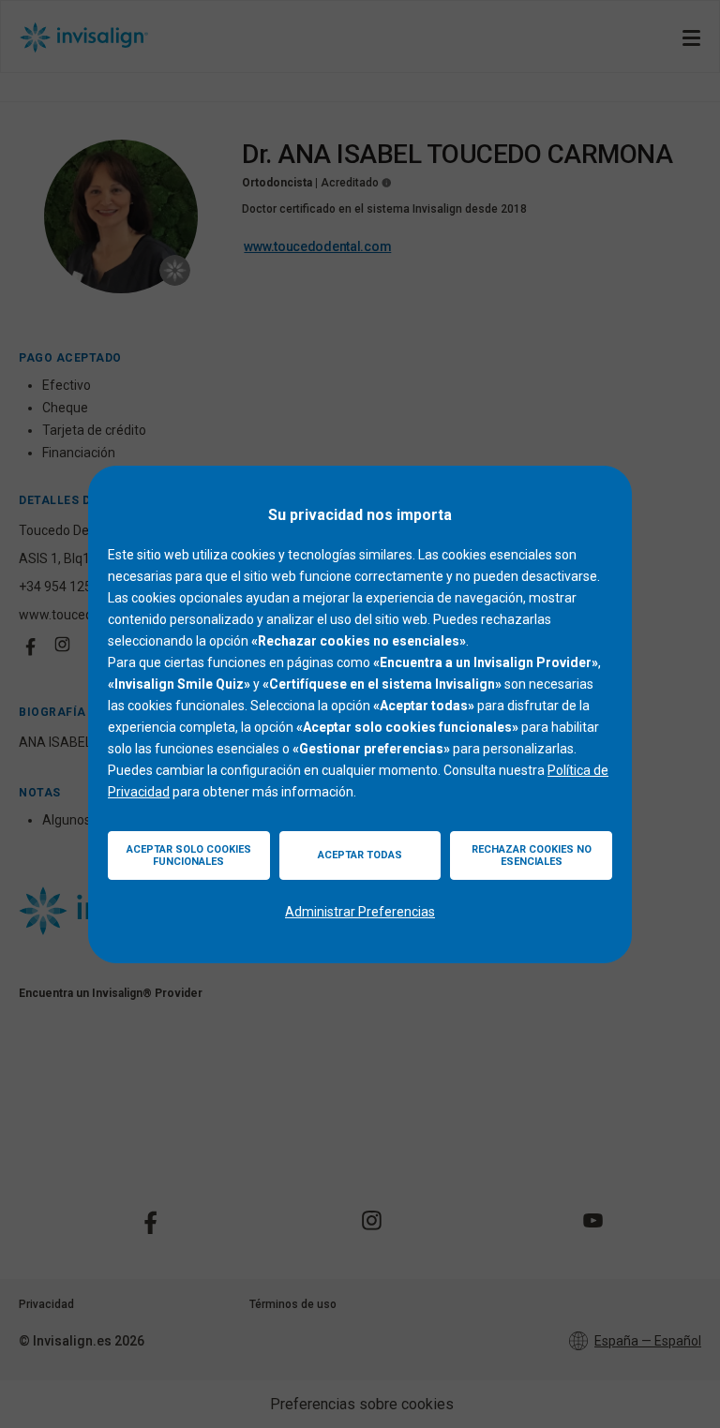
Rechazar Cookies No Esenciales (532, 855)
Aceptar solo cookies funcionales (189, 855)
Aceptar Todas (360, 855)
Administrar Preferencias (360, 911)
